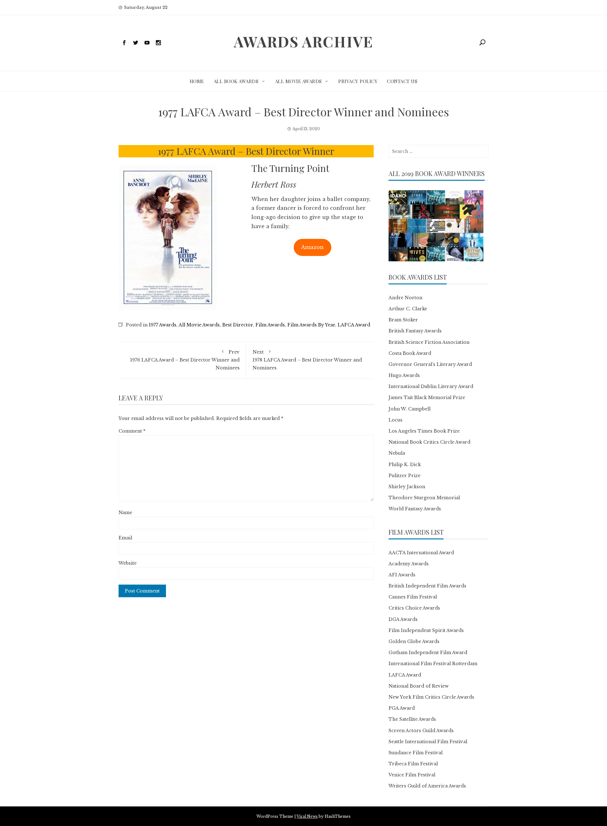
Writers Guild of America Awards (427, 786)
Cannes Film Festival (413, 597)
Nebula (397, 453)
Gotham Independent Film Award (428, 652)
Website (128, 563)
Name (125, 512)
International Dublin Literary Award (431, 386)
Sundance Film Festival (416, 753)
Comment (132, 431)
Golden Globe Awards (414, 641)
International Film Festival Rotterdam (433, 663)
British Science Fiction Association (429, 342)
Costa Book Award (410, 353)
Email (125, 538)
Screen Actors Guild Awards (421, 730)
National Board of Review (419, 686)
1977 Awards (162, 325)
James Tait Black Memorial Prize (427, 397)
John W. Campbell (410, 409)
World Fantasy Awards (415, 509)
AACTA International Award (421, 553)
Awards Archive (303, 41)
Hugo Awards (404, 375)
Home (197, 81)
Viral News (307, 816)
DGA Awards (403, 619)
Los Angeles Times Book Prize (424, 431)
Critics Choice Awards (414, 608)
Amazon (312, 247)
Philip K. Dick (405, 464)
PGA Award (402, 708)
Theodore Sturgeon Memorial (424, 498)
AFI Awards (402, 575)
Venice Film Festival (412, 775)
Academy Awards (409, 564)
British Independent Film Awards (427, 586)
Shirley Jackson (407, 486)
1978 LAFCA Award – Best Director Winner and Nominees (307, 360)
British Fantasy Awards (415, 331)
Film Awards (270, 325)
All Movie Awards (298, 81)
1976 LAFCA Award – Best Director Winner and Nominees (185, 360)
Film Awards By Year (311, 325)
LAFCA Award (354, 325)
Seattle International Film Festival (428, 741)
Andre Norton (405, 298)
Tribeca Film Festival (413, 764)
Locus (395, 420)
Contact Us (402, 81)
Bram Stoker (403, 320)
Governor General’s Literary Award (430, 364)
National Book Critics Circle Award (429, 442)
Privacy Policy (357, 81)
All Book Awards (236, 81)
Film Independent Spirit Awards (426, 630)
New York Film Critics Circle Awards (431, 697)
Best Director (237, 325)
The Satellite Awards (412, 719)
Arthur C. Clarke (408, 309)
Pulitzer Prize (404, 475)
